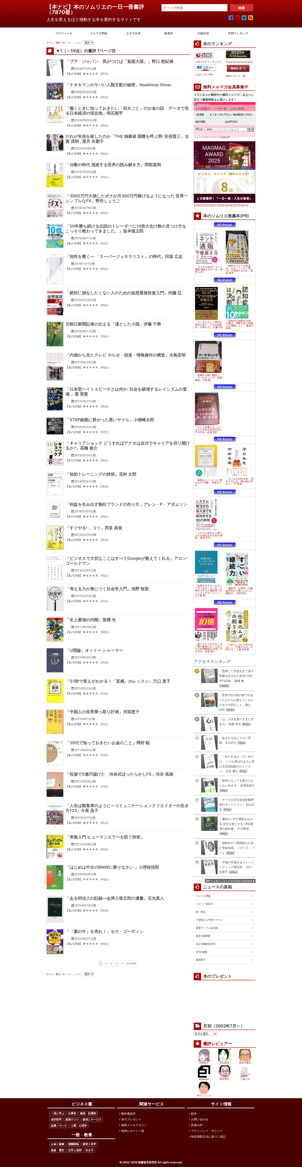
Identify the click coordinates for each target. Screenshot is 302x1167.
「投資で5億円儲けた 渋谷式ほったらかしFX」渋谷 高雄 (119, 774)
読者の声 (225, 137)
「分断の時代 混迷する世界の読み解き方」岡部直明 (113, 164)
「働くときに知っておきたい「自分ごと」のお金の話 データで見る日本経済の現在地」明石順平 (127, 111)
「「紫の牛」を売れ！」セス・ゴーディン (105, 931)
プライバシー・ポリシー (207, 1131)
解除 (209, 129)
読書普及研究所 (147, 1162)
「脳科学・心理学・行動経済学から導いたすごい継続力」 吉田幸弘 (239, 590)
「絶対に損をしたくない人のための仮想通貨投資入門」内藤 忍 (124, 292)
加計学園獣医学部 (206, 943)
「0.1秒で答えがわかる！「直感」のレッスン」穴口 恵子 (118, 681)
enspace (204, 1079)
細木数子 (201, 959)
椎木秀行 (224, 1079)
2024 (229, 62)
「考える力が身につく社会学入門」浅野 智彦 (107, 588)
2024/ (198, 205)
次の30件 (131, 963)
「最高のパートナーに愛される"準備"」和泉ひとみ (208, 482)
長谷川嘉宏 (245, 1062)
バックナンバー (207, 137)
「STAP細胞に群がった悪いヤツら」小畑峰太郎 (110, 419)
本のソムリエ (204, 1095)
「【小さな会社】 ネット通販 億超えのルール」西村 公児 (209, 269)
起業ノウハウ (59, 1125)
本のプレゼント (131, 1119)
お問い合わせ (199, 1119)
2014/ (245, 205)
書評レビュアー (217, 1043)
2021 (250, 62)
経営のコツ (72, 1119)
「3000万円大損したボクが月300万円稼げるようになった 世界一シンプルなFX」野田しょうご (127, 198)
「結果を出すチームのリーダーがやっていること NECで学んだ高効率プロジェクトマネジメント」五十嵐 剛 (208, 590)
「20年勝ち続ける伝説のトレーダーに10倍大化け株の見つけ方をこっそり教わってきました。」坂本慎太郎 (126, 228)
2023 (236, 62)
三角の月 (245, 1079)
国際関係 (73, 1144)
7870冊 (61, 12)
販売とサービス (92, 1119)
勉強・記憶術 (88, 1113)
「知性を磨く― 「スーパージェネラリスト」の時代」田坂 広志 (124, 256)
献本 (194, 1113)
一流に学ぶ (57, 1113)
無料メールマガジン (134, 1125)
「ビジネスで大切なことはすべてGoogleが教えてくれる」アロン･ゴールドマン (127, 561)
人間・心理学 (79, 1125)
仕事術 (72, 1113)
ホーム (49, 42)
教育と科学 (89, 1144)
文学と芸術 (75, 1150)
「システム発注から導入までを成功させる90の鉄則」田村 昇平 (209, 535)
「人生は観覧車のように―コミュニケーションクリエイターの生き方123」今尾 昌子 (127, 808)
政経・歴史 (57, 1150)
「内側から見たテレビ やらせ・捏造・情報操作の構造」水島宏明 (126, 355)
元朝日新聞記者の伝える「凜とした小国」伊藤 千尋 (113, 324)
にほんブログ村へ (205, 74)
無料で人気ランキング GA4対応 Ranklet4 (229, 880)
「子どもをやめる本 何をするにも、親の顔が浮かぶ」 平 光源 (240, 481)
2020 (220, 205)
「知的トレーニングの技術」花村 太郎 (101, 474)
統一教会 (201, 911)
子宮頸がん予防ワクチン (209, 919)
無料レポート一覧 (236, 76)
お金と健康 (57, 1144)
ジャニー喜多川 (204, 903)
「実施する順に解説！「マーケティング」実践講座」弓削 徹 (208, 377)
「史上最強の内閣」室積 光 (91, 619)
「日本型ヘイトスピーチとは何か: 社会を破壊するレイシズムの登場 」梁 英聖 (126, 392)
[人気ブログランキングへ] (204, 55)
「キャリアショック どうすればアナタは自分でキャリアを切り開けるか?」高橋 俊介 (128, 446)
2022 (243, 62)
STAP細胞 (201, 951)
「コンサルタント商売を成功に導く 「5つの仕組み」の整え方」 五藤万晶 (209, 324)
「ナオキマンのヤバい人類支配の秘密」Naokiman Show (118, 84)
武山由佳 (224, 1062)
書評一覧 (60, 42)
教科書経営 (128, 1113)
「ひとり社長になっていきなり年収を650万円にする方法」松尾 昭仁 (208, 429)
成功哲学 (56, 1119)
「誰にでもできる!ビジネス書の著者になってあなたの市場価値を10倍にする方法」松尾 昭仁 (209, 648)
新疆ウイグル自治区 (207, 927)
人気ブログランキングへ (208, 62)
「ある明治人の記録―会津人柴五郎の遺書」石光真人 (115, 898)
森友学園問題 (203, 935)
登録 (200, 129)
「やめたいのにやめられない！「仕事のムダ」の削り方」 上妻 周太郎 (239, 647)
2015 (236, 205)
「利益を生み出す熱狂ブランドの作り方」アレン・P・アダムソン (126, 504)
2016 (228, 205)
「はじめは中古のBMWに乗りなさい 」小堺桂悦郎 (112, 867)
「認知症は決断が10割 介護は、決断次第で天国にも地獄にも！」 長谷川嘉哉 (240, 324)
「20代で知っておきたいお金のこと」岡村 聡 (108, 742)
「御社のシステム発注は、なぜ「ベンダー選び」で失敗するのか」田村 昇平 (239, 269)
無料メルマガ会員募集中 (225, 86)
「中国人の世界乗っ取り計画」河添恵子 (102, 711)
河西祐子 (204, 1062)
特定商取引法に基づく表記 (208, 1136)
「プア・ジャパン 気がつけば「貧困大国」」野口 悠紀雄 (119, 61)
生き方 (89, 1150)
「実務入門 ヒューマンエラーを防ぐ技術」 (105, 837)
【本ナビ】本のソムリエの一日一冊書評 (98, 6)
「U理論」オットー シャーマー (94, 650)
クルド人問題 (203, 896)
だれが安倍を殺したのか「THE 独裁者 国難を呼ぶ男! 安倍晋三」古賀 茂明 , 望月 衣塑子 (127, 139)
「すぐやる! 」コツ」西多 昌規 (94, 527)
